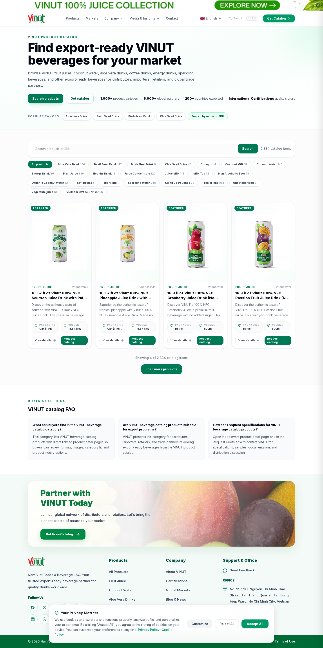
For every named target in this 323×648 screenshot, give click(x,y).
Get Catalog (276, 18)
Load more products (162, 369)
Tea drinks (213, 182)
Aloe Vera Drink (76, 116)
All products (40, 164)
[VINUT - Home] (36, 18)
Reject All (227, 624)
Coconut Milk (236, 164)
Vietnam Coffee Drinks (84, 192)
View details (43, 340)
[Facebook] (33, 607)
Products (73, 18)
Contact (172, 18)
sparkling (111, 182)
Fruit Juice (73, 173)
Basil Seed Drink (107, 116)
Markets (92, 18)
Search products (45, 98)
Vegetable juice (44, 192)
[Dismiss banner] (318, 5)
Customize (200, 624)
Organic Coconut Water (50, 182)
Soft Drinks (85, 182)
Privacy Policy (148, 630)
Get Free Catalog (59, 534)
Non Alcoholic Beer (233, 173)
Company (111, 18)
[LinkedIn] (33, 619)
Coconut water (269, 164)
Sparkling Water (142, 182)
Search (248, 148)
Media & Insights (142, 18)
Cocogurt (208, 164)
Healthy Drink (104, 173)
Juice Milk (174, 173)
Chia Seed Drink (171, 116)
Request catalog (69, 340)
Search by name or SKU (207, 116)
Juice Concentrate (140, 173)
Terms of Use (285, 641)
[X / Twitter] (44, 607)
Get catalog (80, 98)
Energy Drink (43, 173)
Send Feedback (242, 570)
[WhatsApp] (44, 619)
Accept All (255, 624)
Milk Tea (201, 173)
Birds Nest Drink (139, 116)
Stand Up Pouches (179, 182)
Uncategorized (245, 182)
